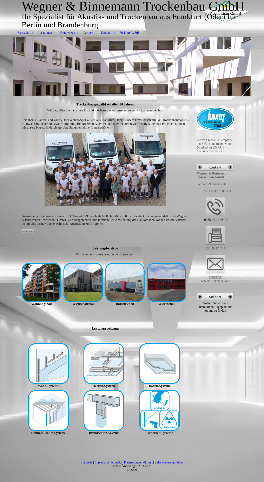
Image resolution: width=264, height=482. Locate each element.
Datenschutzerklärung (138, 462)
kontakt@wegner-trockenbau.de (215, 278)
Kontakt (106, 32)
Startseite (23, 32)
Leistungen (45, 32)
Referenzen (67, 32)
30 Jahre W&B (129, 32)
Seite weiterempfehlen (169, 462)
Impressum (102, 462)
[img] (132, 66)
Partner (88, 32)
